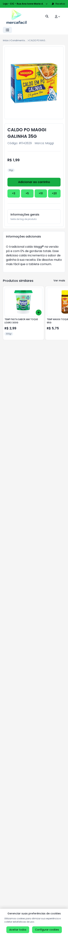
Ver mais (59, 280)
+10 (41, 193)
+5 (27, 193)
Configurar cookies (47, 929)
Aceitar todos (17, 929)
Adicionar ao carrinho (34, 182)
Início (6, 40)
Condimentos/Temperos (25, 40)
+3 (13, 193)
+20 (54, 193)
